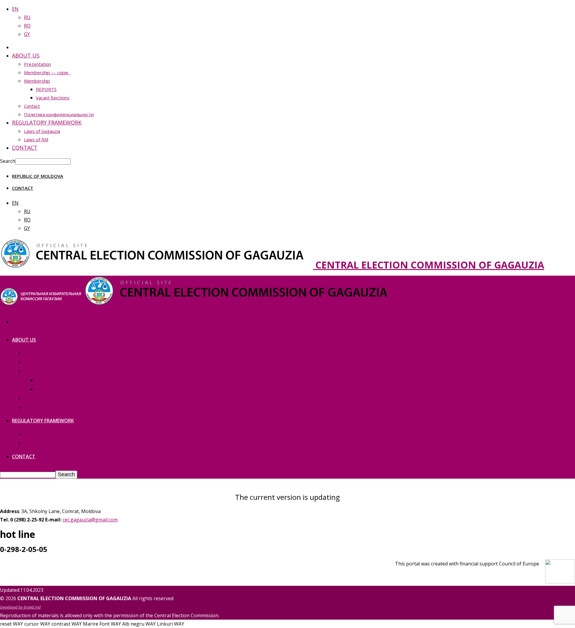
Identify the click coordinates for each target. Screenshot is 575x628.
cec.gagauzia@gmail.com (90, 519)
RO (27, 25)
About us (26, 55)
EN (15, 9)
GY (27, 34)
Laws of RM (36, 139)
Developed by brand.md (20, 607)
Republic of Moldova (37, 176)
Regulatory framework (46, 122)
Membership (37, 81)
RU (27, 17)
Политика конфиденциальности (59, 114)
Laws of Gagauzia (42, 131)
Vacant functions (52, 98)
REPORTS (46, 89)
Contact (32, 106)
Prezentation (37, 64)
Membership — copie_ (47, 72)
